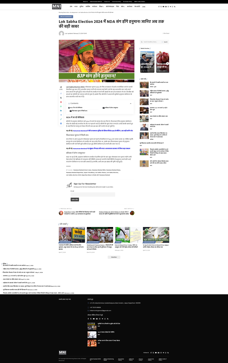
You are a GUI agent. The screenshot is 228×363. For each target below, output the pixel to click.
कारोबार (151, 140)
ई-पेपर (144, 6)
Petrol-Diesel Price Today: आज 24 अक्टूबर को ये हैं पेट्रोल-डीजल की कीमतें (126, 246)
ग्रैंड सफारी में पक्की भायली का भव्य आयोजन (159, 83)
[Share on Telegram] (61, 115)
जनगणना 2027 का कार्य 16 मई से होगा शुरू (158, 109)
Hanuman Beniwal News (113, 170)
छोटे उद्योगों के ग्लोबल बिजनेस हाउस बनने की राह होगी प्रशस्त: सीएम (159, 162)
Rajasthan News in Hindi (89, 175)
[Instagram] (168, 6)
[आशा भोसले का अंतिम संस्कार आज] (144, 118)
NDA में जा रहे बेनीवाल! (76, 108)
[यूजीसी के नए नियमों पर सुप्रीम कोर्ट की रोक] (92, 326)
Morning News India (64, 12)
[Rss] (175, 6)
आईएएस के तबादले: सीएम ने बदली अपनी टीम (159, 126)
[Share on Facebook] (61, 93)
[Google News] (166, 6)
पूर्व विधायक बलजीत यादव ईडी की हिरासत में (151, 143)
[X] (161, 6)
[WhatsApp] (172, 6)
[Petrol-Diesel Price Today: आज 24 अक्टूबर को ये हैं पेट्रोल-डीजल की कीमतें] (128, 235)
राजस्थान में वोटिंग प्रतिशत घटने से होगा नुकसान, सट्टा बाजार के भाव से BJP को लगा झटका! (71, 247)
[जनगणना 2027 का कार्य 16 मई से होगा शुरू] (144, 110)
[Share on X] (61, 98)
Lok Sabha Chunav (100, 173)
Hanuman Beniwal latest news (82, 170)
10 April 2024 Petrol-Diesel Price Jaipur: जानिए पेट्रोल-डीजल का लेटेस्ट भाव (156, 246)
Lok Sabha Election (112, 173)
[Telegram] (170, 6)
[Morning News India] (62, 352)
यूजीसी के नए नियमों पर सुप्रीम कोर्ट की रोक (109, 324)
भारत (151, 95)
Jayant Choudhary (89, 173)
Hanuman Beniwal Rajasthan (74, 173)
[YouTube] (163, 6)
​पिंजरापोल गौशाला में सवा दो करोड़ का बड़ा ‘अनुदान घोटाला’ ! (159, 100)
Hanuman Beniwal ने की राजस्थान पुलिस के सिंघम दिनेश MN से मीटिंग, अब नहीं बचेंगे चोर (103, 131)
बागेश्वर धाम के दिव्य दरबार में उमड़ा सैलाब (109, 341)
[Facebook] (159, 6)
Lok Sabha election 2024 (73, 175)
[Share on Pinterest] (61, 102)
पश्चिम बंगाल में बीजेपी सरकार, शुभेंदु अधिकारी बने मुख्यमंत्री (159, 92)
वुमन (155, 87)
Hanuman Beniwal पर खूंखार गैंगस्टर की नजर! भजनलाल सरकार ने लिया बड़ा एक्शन (101, 149)
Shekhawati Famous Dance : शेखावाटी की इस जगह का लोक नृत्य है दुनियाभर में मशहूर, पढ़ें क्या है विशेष (100, 247)
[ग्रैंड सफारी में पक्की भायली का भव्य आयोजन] (144, 85)
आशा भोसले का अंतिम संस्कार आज (159, 116)
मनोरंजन (151, 87)
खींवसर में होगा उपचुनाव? (111, 108)
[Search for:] (152, 42)
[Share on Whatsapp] (61, 106)
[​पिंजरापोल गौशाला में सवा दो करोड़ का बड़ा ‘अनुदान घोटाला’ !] (144, 102)
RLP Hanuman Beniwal (103, 175)
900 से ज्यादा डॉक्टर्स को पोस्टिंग (106, 332)
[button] (61, 119)
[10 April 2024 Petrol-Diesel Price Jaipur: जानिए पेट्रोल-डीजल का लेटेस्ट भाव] (156, 235)
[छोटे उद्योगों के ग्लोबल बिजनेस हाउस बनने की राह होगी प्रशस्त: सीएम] (144, 163)
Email (72, 191)
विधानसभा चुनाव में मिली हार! (79, 111)
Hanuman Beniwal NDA (99, 170)
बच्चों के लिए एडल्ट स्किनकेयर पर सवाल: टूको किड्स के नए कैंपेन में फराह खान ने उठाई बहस (158, 135)
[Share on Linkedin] (61, 110)
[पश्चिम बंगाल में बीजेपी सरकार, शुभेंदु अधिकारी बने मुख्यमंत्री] (144, 93)
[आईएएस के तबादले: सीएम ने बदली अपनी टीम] (144, 127)
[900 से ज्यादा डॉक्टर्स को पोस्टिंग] (92, 334)
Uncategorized (73, 12)
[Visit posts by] (61, 33)
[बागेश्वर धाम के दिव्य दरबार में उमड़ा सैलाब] (92, 343)
